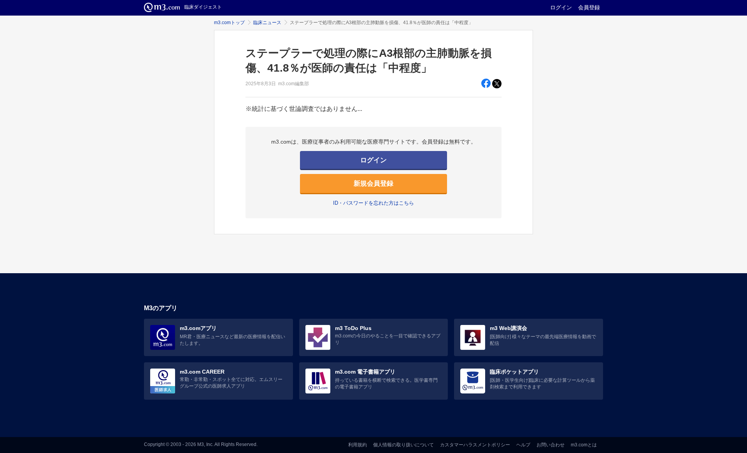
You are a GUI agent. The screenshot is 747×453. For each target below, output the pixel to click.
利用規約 (357, 445)
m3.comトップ (229, 22)
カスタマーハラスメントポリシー (475, 445)
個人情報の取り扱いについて (403, 445)
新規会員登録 (373, 183)
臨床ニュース (267, 22)
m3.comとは (584, 445)
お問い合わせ (551, 445)
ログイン (561, 7)
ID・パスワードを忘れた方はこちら (373, 203)
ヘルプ (523, 445)
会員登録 (589, 7)
